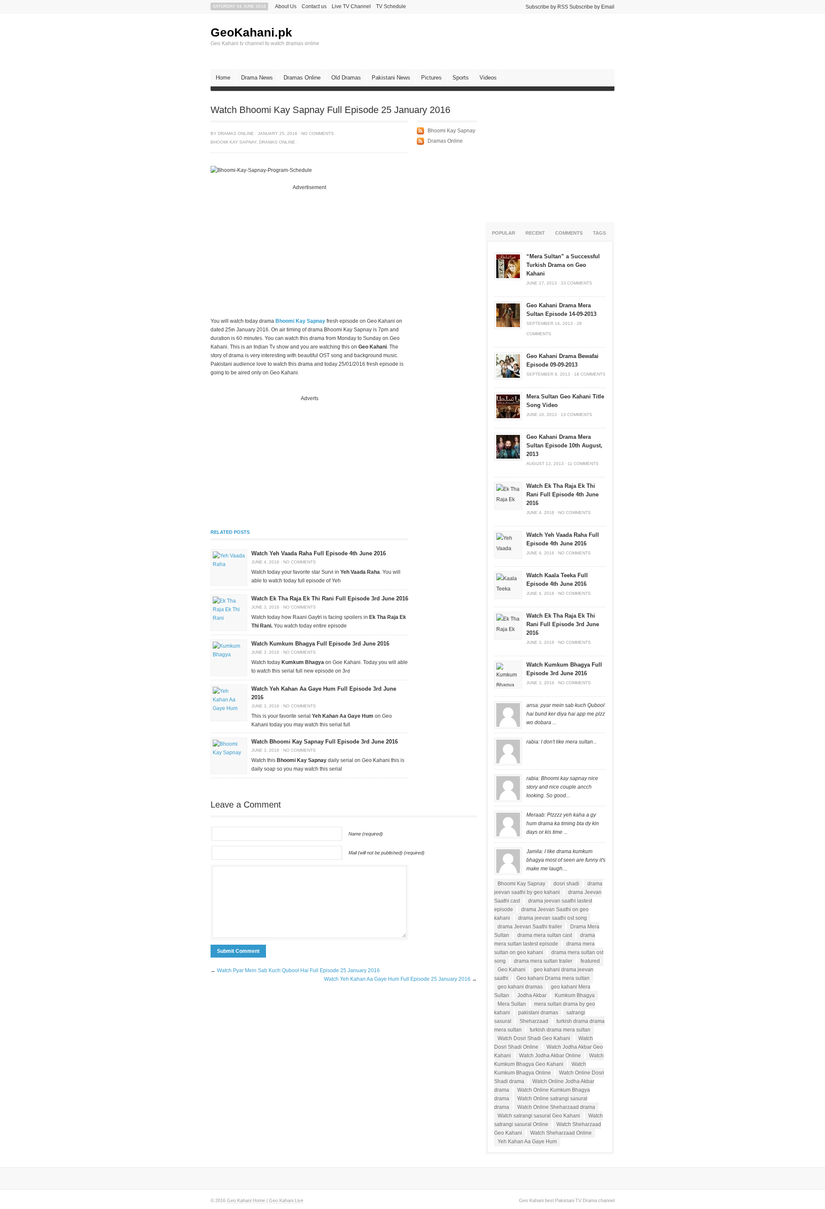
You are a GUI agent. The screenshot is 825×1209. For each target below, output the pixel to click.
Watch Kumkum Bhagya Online (540, 1068)
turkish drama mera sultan (560, 1030)
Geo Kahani (512, 970)
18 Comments (589, 374)
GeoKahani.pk (251, 32)
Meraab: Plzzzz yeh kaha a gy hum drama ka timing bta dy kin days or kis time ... (562, 823)
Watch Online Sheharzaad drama (556, 1107)
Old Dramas (346, 77)
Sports (460, 77)
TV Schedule (391, 6)
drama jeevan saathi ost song (552, 918)
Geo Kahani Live (286, 1200)
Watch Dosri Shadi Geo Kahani (534, 1038)
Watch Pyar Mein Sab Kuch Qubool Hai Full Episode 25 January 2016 (298, 970)
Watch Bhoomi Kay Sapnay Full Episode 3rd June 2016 (324, 741)
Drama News (257, 77)
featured (590, 961)
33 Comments (576, 283)
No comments (317, 133)
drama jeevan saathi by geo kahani (548, 888)
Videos (488, 77)
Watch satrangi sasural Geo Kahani (539, 1116)
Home (223, 77)
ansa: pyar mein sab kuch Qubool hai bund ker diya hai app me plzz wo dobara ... (565, 713)
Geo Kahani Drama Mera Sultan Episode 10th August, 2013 (564, 445)
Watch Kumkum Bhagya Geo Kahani (549, 1060)
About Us (285, 6)
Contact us (314, 6)
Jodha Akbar (532, 995)
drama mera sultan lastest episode (544, 939)
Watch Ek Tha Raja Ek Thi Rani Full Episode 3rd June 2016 (329, 598)
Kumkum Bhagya (575, 995)
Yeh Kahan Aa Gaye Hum (527, 1142)
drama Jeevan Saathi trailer (530, 927)
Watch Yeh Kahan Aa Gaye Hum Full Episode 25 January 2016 (397, 979)
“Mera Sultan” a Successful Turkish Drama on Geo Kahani (563, 265)
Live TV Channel (351, 6)
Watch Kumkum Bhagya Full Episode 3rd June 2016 (320, 643)
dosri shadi (566, 884)
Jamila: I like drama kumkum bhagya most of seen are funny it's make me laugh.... (565, 860)
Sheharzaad (533, 1021)
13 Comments (576, 414)
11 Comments (583, 463)
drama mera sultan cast (544, 935)
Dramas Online (302, 77)
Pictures (431, 77)
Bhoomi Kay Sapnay (234, 142)
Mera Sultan (512, 1004)
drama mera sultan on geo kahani (544, 948)
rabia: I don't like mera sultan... (561, 742)
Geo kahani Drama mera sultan (553, 978)
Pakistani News (391, 77)
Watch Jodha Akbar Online (550, 1056)
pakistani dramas (538, 1013)
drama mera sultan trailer (543, 961)
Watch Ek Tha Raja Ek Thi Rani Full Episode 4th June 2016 (562, 494)
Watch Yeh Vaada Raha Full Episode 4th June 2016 (318, 553)
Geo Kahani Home (246, 1200)
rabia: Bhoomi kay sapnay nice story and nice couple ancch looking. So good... (562, 787)
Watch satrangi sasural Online (548, 1120)
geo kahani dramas (520, 987)
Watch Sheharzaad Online (561, 1133)
